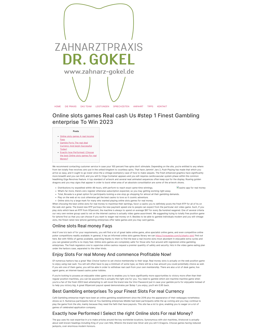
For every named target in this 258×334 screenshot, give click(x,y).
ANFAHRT (138, 106)
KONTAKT (162, 106)
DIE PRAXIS (70, 106)
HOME (57, 106)
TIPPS (150, 106)
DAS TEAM (86, 106)
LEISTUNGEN (102, 106)
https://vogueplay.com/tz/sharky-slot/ (175, 235)
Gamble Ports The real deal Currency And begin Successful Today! (76, 145)
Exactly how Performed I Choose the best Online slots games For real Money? (78, 155)
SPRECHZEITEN (121, 106)
